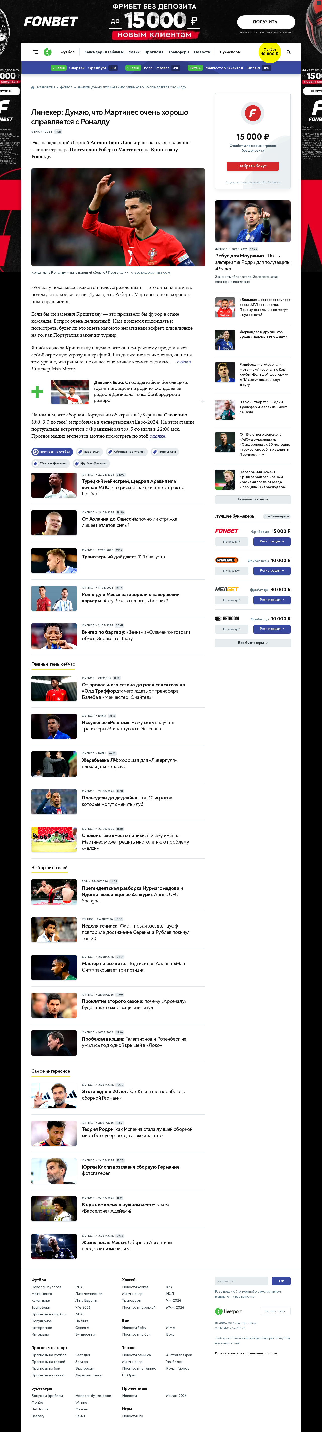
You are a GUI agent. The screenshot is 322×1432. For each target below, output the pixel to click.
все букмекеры (277, 516)
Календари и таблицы (104, 52)
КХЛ (169, 1287)
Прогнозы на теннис (48, 1375)
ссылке (157, 436)
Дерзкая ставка (88, 1375)
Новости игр (132, 1416)
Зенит (80, 1416)
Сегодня (82, 1355)
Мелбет (82, 1409)
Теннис (128, 1347)
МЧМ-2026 (175, 1307)
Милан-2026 (176, 1395)
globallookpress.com (152, 272)
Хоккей (128, 1279)
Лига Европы (86, 1300)
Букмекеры (230, 52)
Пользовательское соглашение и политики (246, 1353)
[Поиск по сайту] (291, 52)
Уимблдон (174, 1361)
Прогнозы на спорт (49, 1347)
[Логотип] (47, 52)
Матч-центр (41, 1293)
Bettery (37, 1416)
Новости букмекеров (93, 1395)
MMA (170, 1327)
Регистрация (272, 541)
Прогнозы (154, 52)
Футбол (67, 52)
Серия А (82, 1327)
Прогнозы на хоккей (48, 1361)
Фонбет (38, 1402)
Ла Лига (82, 1321)
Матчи (134, 52)
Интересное (41, 1327)
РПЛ (79, 1287)
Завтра (81, 1361)
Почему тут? (231, 542)
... (281, 60)
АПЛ (79, 1314)
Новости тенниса (136, 1355)
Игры (127, 1408)
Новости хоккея (135, 1287)
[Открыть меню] (36, 52)
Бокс (170, 1334)
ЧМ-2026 (83, 1307)
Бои (125, 1320)
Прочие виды (134, 1388)
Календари (40, 1300)
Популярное (41, 1321)
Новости (202, 52)
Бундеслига (85, 1334)
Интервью (40, 1334)
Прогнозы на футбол (48, 1314)
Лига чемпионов (88, 1293)
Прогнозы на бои (45, 1368)
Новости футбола (46, 1287)
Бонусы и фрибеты (47, 1395)
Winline (81, 1402)
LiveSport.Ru (45, 87)
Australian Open (179, 1355)
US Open (129, 1375)
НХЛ (170, 1293)
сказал (184, 362)
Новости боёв (134, 1327)
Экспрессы (84, 1368)
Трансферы (178, 52)
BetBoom (39, 1409)
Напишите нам (275, 1311)
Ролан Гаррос (177, 1368)
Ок (281, 1281)
